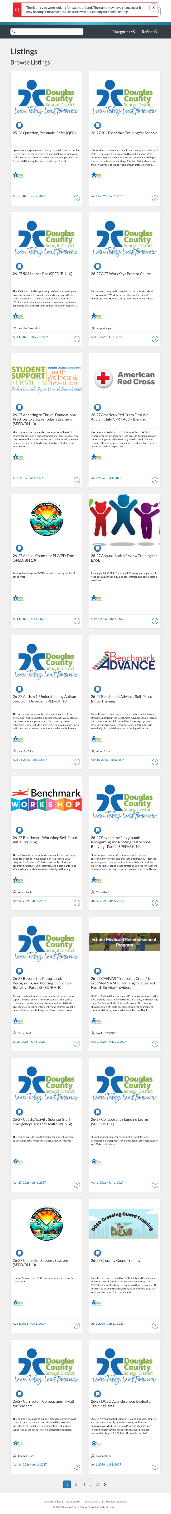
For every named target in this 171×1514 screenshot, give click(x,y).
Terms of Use (72, 1501)
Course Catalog (52, 1501)
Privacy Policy (92, 1501)
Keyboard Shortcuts (116, 1501)
